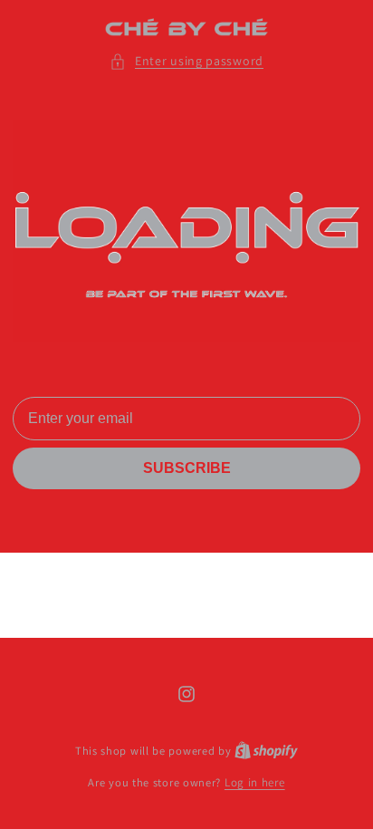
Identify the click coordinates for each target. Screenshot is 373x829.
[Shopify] (266, 750)
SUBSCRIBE (187, 468)
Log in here (255, 782)
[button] (186, 61)
